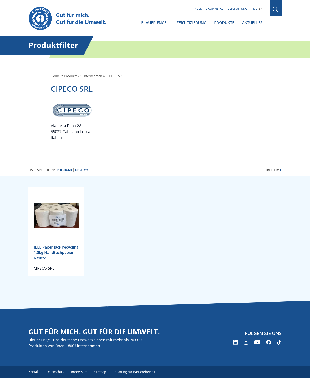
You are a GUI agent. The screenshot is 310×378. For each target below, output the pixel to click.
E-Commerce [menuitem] (214, 9)
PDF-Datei (64, 170)
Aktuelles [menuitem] (252, 22)
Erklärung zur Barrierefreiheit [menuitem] (134, 372)
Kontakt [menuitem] (34, 372)
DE (255, 9)
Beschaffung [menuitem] (237, 9)
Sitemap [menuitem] (100, 372)
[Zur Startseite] (71, 19)
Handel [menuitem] (196, 9)
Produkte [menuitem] (224, 22)
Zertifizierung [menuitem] (191, 22)
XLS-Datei (82, 170)
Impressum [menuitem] (79, 372)
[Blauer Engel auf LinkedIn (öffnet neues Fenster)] (235, 342)
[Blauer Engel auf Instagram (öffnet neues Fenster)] (246, 342)
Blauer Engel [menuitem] (155, 22)
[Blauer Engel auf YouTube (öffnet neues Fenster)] (257, 342)
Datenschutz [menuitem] (55, 372)
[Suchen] (275, 9)
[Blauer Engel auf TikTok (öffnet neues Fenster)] (279, 342)
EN (261, 9)
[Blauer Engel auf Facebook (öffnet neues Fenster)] (268, 342)
